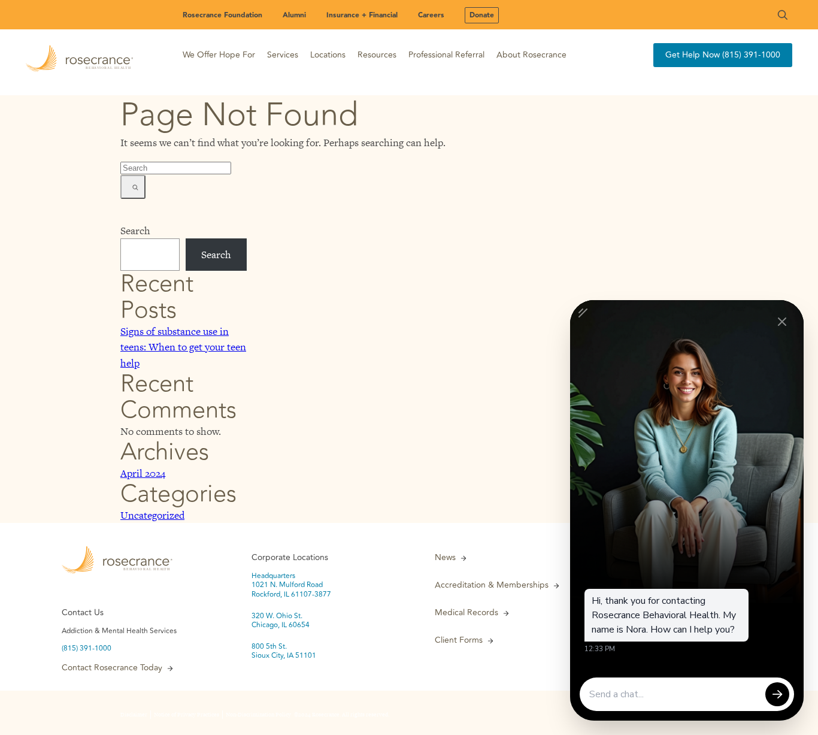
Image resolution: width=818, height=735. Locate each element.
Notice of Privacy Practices (186, 714)
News (445, 557)
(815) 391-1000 (86, 649)
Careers (431, 15)
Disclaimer (133, 714)
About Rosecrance (531, 55)
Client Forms (459, 640)
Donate (481, 15)
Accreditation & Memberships (492, 585)
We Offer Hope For (219, 55)
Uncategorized (152, 515)
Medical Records (466, 613)
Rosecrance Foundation (222, 15)
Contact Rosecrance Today (112, 668)
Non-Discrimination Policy (258, 714)
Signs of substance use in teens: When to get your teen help (183, 347)
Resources (377, 55)
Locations (328, 55)
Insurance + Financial (362, 15)
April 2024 (142, 473)
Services (282, 55)
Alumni (294, 15)
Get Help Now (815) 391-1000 (722, 55)
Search (135, 230)
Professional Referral (446, 55)
